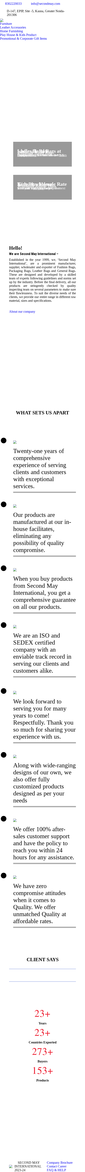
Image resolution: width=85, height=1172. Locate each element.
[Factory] (42, 351)
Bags (33, 155)
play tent (38, 188)
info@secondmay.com (45, 3)
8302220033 (13, 3)
